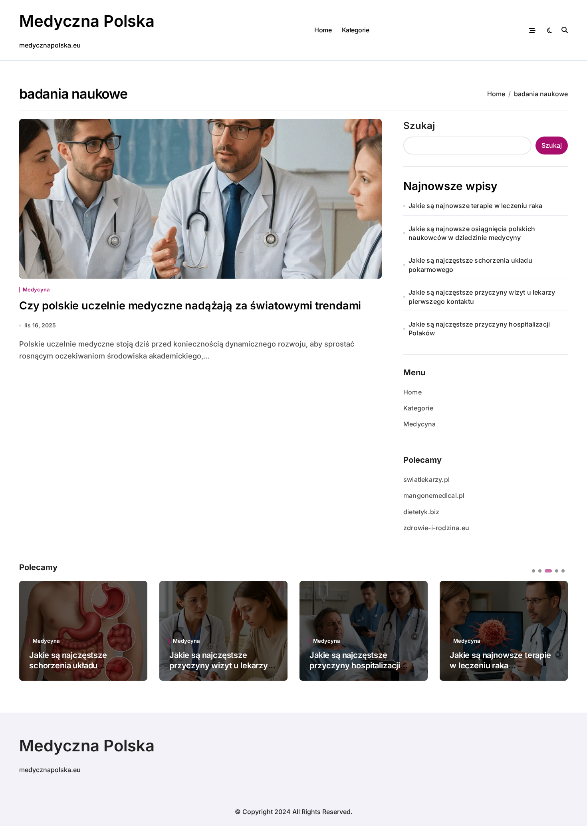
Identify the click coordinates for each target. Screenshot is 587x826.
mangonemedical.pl (433, 495)
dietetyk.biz (421, 512)
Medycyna (36, 290)
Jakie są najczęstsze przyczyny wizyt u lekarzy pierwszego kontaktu (482, 296)
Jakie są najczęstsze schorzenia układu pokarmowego (470, 264)
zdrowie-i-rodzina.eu (436, 528)
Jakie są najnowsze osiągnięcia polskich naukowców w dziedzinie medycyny (472, 233)
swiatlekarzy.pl (426, 479)
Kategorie (355, 30)
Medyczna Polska (87, 21)
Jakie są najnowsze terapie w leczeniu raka (475, 206)
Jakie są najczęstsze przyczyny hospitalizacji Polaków (479, 328)
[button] (556, 630)
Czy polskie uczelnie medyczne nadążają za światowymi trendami (190, 305)
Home (322, 30)
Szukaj (419, 125)
